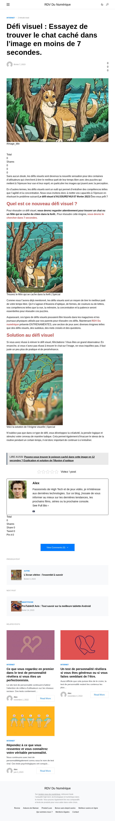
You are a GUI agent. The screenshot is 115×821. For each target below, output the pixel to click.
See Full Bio (39, 505)
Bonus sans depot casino (65, 808)
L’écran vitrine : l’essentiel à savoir (43, 575)
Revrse (17, 808)
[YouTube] (33, 511)
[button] (8, 4)
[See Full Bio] (48, 506)
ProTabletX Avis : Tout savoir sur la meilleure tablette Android (56, 606)
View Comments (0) (56, 547)
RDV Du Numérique (57, 4)
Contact (75, 812)
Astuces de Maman (31, 808)
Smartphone (27, 602)
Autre (27, 571)
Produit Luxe (47, 808)
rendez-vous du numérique (49, 794)
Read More (45, 698)
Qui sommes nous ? (44, 812)
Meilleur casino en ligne (88, 808)
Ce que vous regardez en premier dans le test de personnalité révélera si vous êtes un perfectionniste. (30, 674)
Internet (11, 18)
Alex (15, 697)
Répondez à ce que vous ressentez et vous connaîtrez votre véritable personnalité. (27, 748)
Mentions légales (62, 812)
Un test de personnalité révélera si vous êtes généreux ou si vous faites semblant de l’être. (84, 672)
